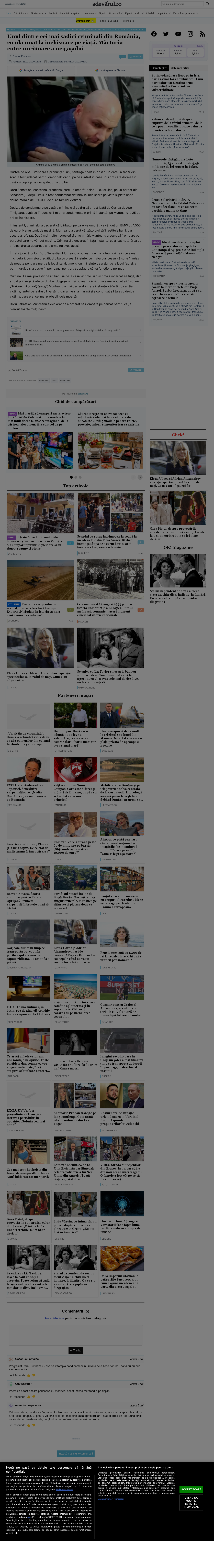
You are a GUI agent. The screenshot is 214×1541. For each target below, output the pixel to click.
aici (29, 1517)
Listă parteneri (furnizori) (111, 1499)
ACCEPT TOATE (191, 1489)
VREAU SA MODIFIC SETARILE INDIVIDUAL (191, 1502)
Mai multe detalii (64, 1489)
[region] (107, 1501)
